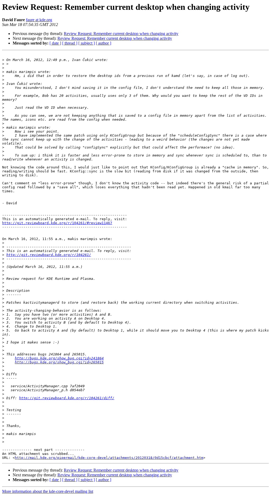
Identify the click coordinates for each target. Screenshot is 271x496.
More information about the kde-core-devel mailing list (47, 491)
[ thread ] (69, 43)
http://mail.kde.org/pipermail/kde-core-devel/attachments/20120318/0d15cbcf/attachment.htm (109, 458)
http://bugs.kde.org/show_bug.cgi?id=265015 (59, 362)
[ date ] (55, 43)
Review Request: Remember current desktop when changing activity (121, 33)
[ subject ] (86, 43)
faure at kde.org (39, 20)
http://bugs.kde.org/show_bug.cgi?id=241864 (59, 358)
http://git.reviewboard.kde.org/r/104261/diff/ (66, 398)
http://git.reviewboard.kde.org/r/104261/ (48, 255)
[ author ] (103, 43)
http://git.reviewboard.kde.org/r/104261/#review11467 (57, 223)
